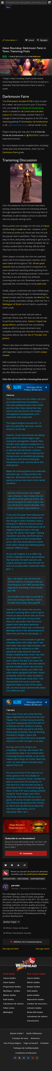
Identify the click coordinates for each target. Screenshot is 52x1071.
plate (39, 283)
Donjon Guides (33, 986)
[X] (19, 1058)
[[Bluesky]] (6, 865)
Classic (46, 225)
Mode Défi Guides (35, 1012)
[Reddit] (18, 865)
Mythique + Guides (11, 991)
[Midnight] (8, 1012)
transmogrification (37, 879)
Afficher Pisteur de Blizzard (16, 928)
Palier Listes (8, 1008)
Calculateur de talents (13, 1003)
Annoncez (35, 1038)
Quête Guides (33, 995)
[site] (6, 873)
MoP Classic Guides (36, 974)
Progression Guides (12, 986)
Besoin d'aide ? (17, 1033)
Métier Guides (9, 995)
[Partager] (49, 2)
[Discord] (15, 1058)
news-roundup (23, 879)
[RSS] (37, 1058)
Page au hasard (31, 1043)
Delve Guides (9, 982)
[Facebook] (12, 865)
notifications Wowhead (37, 874)
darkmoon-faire (9, 879)
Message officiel (34, 387)
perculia (36, 56)
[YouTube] (33, 1058)
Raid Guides (8, 999)
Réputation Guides (35, 999)
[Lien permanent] (24, 865)
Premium (44, 1043)
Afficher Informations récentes (18, 933)
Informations (10, 40)
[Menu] (2, 2)
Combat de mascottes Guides (38, 1003)
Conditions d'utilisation (26, 1053)
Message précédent (11, 948)
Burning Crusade (15, 229)
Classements (33, 1021)
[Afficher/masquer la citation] (46, 387)
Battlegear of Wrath (12, 304)
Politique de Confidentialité (26, 1048)
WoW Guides (9, 974)
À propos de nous (20, 1038)
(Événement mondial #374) (19, 101)
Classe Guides (9, 978)
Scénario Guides (34, 1008)
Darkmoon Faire (10, 152)
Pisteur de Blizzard (33, 389)
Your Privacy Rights (12, 1043)
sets (44, 283)
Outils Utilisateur (34, 1033)
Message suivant (42, 948)
